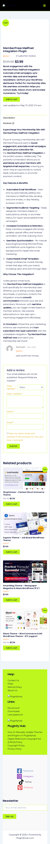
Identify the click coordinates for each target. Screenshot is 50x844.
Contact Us (13, 680)
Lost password (15, 714)
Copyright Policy (16, 745)
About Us (12, 690)
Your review (15, 393)
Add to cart (11, 99)
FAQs (10, 684)
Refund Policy (15, 687)
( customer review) (26, 56)
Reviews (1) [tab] (8, 123)
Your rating (11, 387)
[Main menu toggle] (44, 5)
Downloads (13, 711)
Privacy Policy (15, 749)
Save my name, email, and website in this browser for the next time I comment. (25, 436)
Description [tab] (9, 118)
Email (10, 422)
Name (10, 411)
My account (14, 708)
